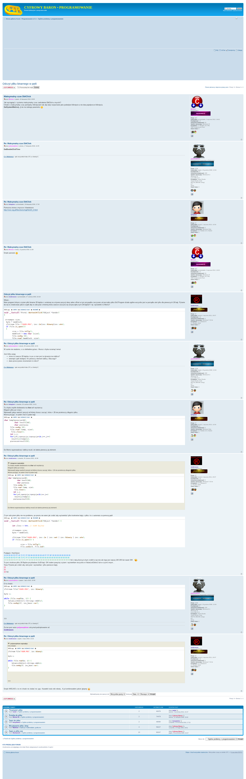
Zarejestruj (231, 50)
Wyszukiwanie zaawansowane (232, 10)
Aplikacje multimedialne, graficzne (30, 727)
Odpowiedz (6, 86)
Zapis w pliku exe (16, 731)
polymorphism (13, 146)
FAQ (217, 50)
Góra (241, 139)
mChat (223, 50)
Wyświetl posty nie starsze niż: (100, 694)
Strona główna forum (13, 19)
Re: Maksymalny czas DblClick (17, 143)
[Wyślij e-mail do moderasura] (192, 332)
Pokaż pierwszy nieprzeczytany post (216, 87)
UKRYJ (15, 309)
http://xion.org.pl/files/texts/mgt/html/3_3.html (21, 210)
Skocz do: (201, 739)
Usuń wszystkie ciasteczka (199, 752)
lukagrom (12, 204)
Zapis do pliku (14, 721)
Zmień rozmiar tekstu (240, 18)
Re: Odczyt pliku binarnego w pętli (19, 343)
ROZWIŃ (35, 309)
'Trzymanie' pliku (15, 710)
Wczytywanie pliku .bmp (18, 726)
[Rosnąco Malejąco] (148, 694)
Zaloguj (240, 50)
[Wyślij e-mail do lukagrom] (192, 239)
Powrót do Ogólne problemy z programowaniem (19, 738)
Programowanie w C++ (29, 19)
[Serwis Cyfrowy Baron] (13, 9)
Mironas (11, 99)
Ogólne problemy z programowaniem (50, 19)
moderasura (12, 296)
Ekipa (187, 752)
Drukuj (236, 18)
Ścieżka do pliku (15, 715)
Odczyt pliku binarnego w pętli (20, 83)
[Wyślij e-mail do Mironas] (192, 136)
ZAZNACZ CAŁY (25, 309)
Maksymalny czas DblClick (17, 96)
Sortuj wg (129, 694)
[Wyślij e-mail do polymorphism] (192, 194)
